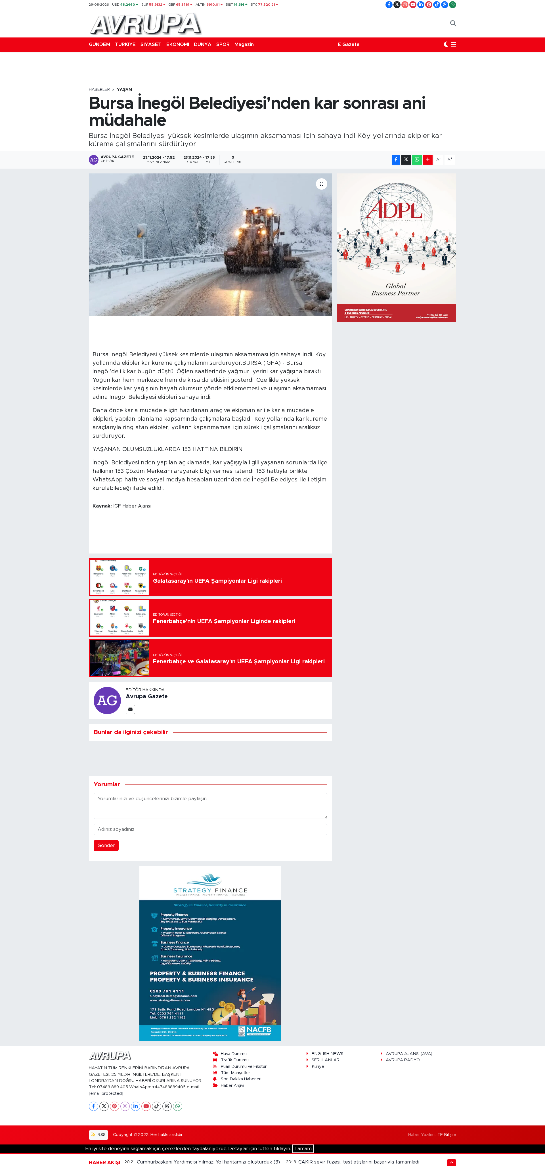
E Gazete (349, 44)
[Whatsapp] (177, 1106)
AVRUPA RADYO (403, 1060)
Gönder (106, 845)
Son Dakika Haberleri (241, 1079)
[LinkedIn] (135, 1106)
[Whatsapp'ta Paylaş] (417, 160)
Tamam (303, 1148)
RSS (101, 1135)
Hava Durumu (234, 1054)
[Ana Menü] (453, 44)
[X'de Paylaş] (406, 160)
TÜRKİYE (125, 44)
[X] (104, 1106)
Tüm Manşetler (235, 1073)
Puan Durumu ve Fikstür (244, 1066)
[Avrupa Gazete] (145, 23)
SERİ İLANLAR (325, 1060)
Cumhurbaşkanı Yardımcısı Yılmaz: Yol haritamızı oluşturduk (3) (208, 1162)
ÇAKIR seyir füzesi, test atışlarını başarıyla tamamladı (358, 1162)
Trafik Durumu (235, 1060)
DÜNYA (202, 44)
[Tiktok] (156, 1106)
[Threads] (167, 1106)
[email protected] (106, 1093)
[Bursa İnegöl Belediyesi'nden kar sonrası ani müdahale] (210, 244)
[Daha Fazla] (428, 160)
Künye (318, 1066)
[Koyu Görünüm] (446, 44)
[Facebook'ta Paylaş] (396, 160)
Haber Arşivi (232, 1085)
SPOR (223, 44)
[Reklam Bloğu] (210, 953)
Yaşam (124, 90)
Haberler (99, 90)
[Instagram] (125, 1106)
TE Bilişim (446, 1135)
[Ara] (453, 23)
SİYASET (151, 44)
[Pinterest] (114, 1106)
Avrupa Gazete (147, 696)
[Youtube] (146, 1106)
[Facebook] (93, 1106)
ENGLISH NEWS (327, 1054)
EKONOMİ (177, 44)
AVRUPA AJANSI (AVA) (409, 1054)
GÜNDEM (99, 44)
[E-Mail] (130, 709)
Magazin (244, 44)
